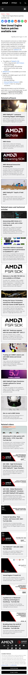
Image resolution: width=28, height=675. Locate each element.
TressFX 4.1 (7, 84)
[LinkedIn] (4, 645)
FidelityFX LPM (17, 49)
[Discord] (23, 645)
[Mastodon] (12, 648)
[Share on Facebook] (19, 21)
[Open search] (20, 3)
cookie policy (13, 665)
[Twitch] (8, 648)
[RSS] (16, 648)
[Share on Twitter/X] (12, 21)
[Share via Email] (25, 21)
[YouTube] (16, 645)
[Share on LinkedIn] (9, 21)
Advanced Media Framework (11, 82)
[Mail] (20, 648)
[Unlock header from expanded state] (24, 8)
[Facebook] (20, 645)
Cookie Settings (14, 668)
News (8, 14)
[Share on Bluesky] (2, 21)
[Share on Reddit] (15, 21)
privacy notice (4, 665)
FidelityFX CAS (6, 71)
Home (3, 14)
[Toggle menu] (2, 8)
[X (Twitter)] (8, 645)
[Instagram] (12, 645)
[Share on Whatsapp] (22, 21)
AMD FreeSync (20, 63)
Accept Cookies (14, 672)
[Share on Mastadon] (5, 21)
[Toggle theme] (25, 3)
